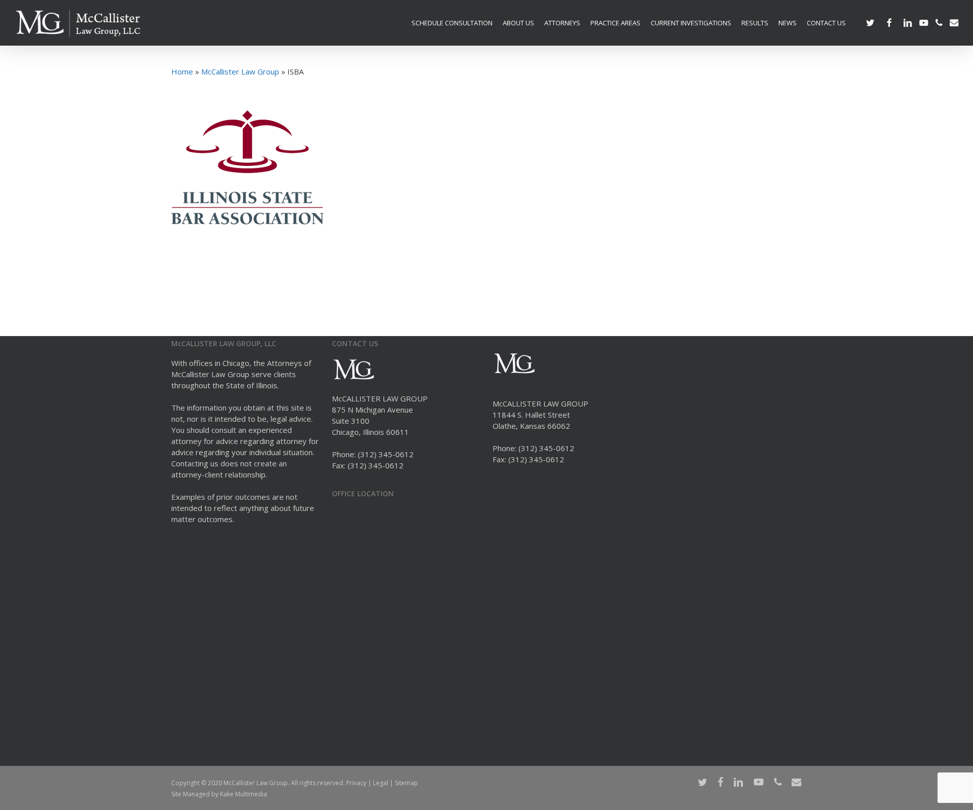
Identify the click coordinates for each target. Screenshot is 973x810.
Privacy (356, 783)
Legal (380, 783)
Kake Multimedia (243, 794)
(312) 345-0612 (386, 454)
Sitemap (406, 783)
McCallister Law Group (240, 71)
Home (182, 71)
